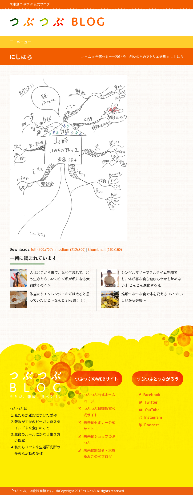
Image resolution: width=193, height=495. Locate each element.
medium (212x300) (70, 249)
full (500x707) (42, 249)
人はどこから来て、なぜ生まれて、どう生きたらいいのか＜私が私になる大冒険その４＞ (60, 279)
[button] (20, 42)
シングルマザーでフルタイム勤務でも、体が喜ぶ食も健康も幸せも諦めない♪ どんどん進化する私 (151, 279)
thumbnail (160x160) (105, 249)
